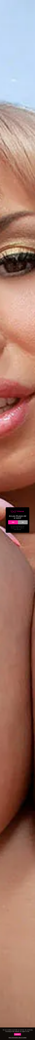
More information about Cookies (17, 1037)
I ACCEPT (17, 1034)
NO (23, 522)
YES (13, 522)
